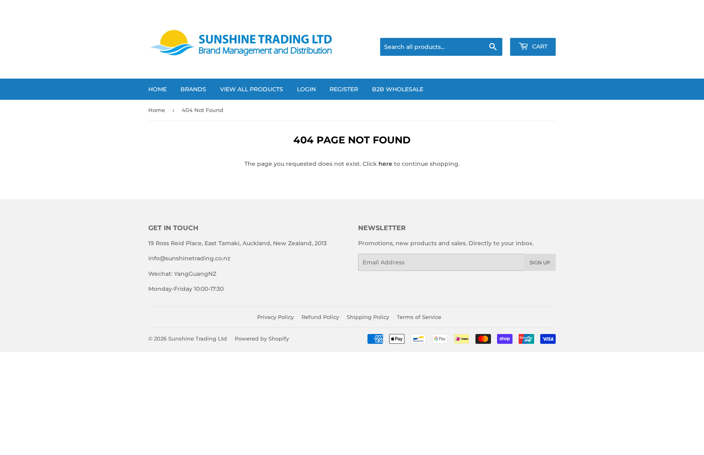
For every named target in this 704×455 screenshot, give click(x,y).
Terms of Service (419, 317)
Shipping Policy (368, 317)
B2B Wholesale (397, 89)
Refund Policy (320, 317)
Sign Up (540, 262)
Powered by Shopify (262, 338)
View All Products (251, 89)
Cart (539, 46)
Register (344, 89)
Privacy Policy (275, 317)
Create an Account (532, 28)
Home (157, 89)
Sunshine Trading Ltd (197, 338)
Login (306, 89)
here (385, 163)
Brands (193, 89)
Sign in (488, 28)
